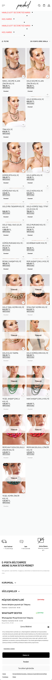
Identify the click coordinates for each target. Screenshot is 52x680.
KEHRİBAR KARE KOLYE (37, 243)
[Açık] (3, 5)
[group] (13, 157)
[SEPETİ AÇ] (44, 5)
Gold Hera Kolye (35, 191)
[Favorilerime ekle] (23, 76)
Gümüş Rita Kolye (10, 175)
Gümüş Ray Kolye (10, 191)
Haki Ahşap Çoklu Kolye (38, 398)
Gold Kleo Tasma (10, 353)
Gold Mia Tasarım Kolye (13, 206)
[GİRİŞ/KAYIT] (49, 5)
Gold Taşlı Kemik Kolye (13, 307)
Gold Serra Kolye (35, 99)
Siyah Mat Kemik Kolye (37, 307)
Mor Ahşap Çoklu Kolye (38, 261)
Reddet (26, 662)
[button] (48, 626)
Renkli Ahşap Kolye (11, 261)
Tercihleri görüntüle (26, 668)
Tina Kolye (7, 129)
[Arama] (39, 5)
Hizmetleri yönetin (9, 648)
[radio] (6, 91)
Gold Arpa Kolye (35, 175)
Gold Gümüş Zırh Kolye (37, 353)
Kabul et (26, 655)
